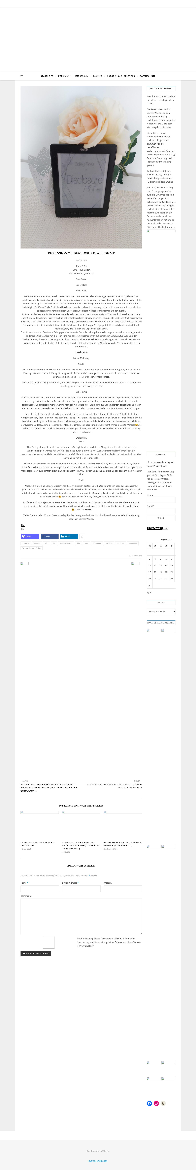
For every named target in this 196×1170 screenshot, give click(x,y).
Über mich (64, 76)
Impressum (81, 76)
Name (24, 882)
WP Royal (105, 1151)
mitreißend (97, 543)
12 (160, 565)
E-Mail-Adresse (70, 882)
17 (149, 572)
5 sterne (25, 543)
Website (108, 882)
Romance (120, 543)
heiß (46, 543)
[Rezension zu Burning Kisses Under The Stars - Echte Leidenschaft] (136, 670)
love (86, 543)
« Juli (149, 592)
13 (166, 565)
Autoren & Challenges (121, 76)
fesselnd (36, 543)
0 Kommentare (135, 555)
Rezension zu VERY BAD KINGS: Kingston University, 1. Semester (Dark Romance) (80, 846)
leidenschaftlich (66, 543)
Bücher (97, 76)
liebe (78, 543)
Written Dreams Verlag (31, 548)
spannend (133, 543)
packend (109, 543)
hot (54, 543)
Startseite (47, 76)
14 (171, 565)
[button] (30, 536)
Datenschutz (148, 76)
